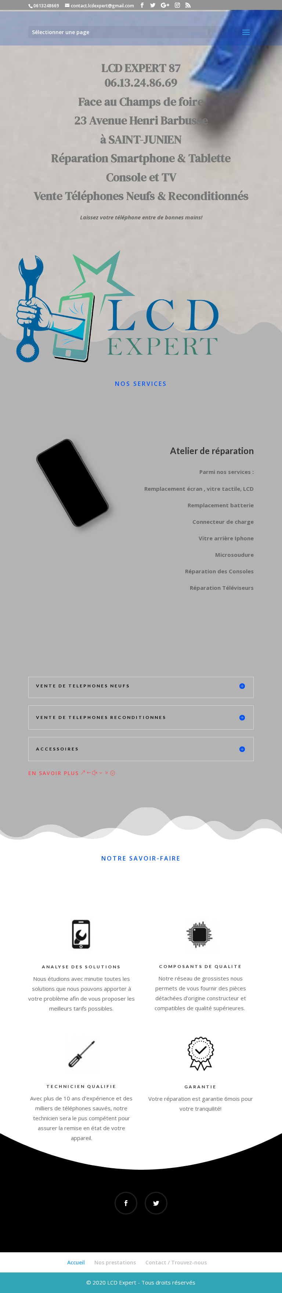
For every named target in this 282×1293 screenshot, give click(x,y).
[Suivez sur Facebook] (126, 1203)
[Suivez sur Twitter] (156, 1203)
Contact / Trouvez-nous (176, 1262)
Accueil (76, 1262)
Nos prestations (115, 1262)
